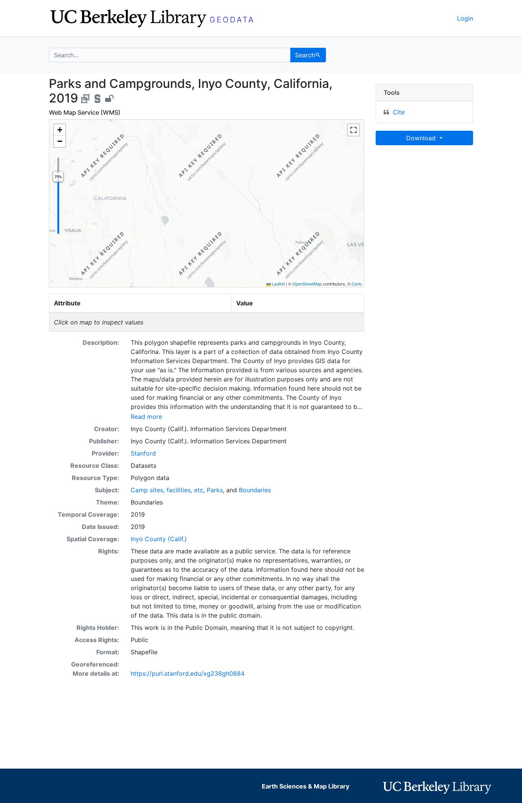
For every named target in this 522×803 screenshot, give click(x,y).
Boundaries (255, 490)
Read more (146, 416)
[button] (59, 130)
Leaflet (278, 284)
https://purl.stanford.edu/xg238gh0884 (188, 673)
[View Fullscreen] (353, 130)
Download (422, 138)
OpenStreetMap (307, 284)
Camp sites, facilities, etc (167, 490)
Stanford (143, 453)
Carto (357, 284)
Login (465, 18)
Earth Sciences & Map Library (305, 786)
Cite (399, 112)
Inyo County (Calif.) (159, 539)
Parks (215, 490)
